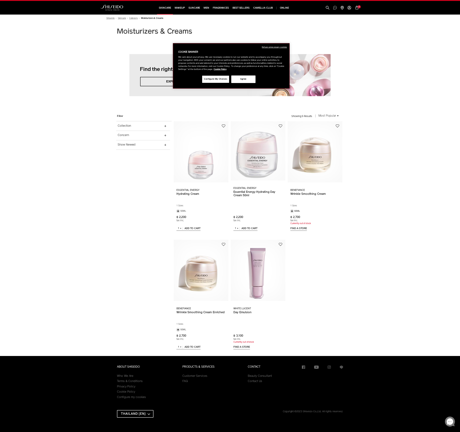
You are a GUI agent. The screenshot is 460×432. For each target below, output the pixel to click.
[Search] (327, 8)
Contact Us (255, 381)
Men (206, 8)
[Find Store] (342, 8)
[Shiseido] (112, 8)
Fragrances (221, 8)
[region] (231, 66)
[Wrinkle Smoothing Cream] (315, 151)
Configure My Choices (215, 79)
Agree (243, 79)
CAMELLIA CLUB (263, 8)
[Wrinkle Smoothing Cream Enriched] (201, 270)
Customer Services (194, 376)
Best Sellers (241, 8)
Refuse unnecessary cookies (274, 47)
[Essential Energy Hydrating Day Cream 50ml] (258, 150)
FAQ (185, 381)
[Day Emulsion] (258, 270)
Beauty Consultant (260, 376)
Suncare (194, 8)
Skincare (165, 8)
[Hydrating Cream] (201, 151)
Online (284, 8)
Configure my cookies (131, 397)
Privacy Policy (126, 386)
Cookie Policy (126, 391)
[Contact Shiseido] (335, 8)
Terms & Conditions (129, 381)
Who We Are (125, 376)
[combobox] (327, 116)
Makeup (180, 8)
